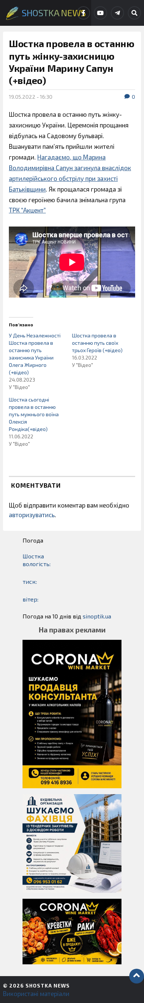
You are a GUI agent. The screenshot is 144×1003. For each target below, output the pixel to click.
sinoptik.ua (97, 616)
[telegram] (117, 13)
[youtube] (100, 13)
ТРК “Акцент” (27, 210)
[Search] (134, 13)
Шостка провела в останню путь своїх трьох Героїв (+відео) (97, 342)
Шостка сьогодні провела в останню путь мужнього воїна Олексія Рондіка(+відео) (34, 414)
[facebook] (83, 13)
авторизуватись (32, 514)
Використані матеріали (36, 993)
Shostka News (47, 985)
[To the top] (136, 976)
